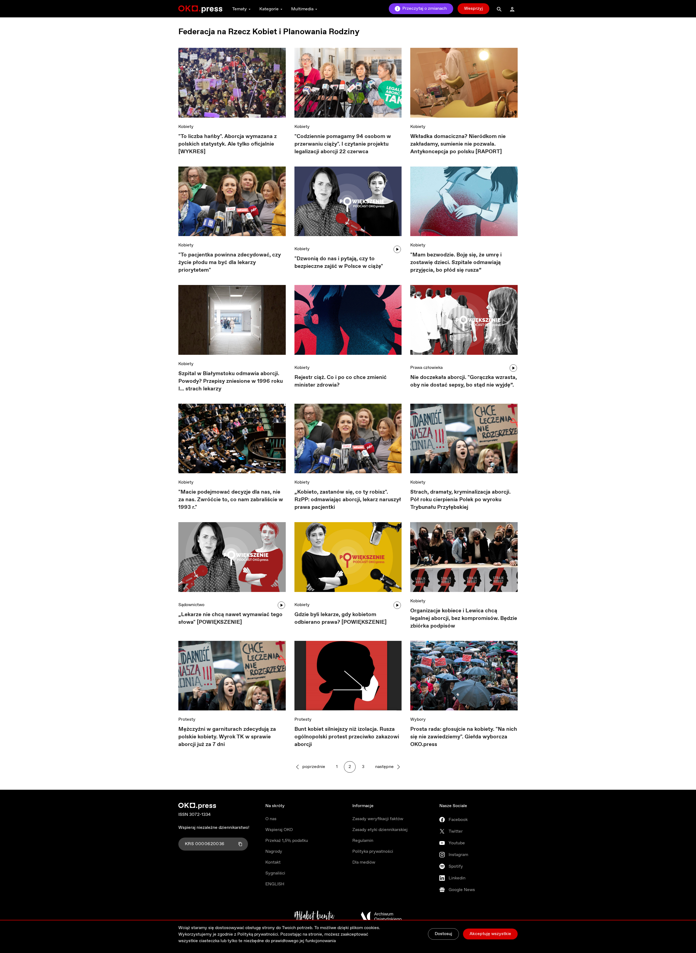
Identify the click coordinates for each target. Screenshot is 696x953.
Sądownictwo (191, 605)
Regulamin (362, 841)
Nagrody (273, 851)
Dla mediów (363, 862)
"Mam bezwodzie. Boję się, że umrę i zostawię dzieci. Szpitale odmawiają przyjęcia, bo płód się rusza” (456, 262)
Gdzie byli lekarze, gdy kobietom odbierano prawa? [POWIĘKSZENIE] (340, 618)
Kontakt (273, 862)
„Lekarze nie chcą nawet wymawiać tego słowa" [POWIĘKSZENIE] (230, 618)
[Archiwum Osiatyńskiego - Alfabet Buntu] (314, 917)
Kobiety (186, 127)
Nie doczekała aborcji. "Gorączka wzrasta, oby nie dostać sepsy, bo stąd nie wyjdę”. (463, 381)
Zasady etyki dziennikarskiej (380, 830)
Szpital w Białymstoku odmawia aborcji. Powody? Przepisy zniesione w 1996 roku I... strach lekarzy (230, 381)
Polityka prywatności (372, 851)
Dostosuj (443, 934)
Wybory (418, 719)
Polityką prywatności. (258, 934)
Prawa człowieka (426, 368)
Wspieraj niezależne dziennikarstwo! (213, 827)
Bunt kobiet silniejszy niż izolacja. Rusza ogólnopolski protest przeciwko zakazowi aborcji (346, 737)
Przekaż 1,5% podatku (286, 841)
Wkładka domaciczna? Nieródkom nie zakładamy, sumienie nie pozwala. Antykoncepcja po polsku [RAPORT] (458, 144)
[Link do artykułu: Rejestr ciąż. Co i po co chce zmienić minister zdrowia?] (348, 322)
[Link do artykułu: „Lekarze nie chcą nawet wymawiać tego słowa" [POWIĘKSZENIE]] (232, 559)
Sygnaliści (275, 873)
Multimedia (302, 9)
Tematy (239, 9)
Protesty (186, 719)
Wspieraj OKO (279, 830)
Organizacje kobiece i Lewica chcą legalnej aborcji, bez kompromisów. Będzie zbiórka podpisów (463, 618)
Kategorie (269, 9)
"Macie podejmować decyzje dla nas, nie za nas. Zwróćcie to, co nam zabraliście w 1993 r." (230, 499)
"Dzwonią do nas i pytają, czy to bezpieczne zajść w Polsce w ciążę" (338, 262)
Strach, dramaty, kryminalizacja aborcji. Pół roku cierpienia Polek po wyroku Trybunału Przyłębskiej (460, 499)
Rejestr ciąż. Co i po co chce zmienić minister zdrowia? (340, 381)
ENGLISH (274, 884)
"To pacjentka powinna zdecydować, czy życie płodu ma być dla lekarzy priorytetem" (229, 262)
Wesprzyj (473, 8)
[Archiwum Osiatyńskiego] (381, 916)
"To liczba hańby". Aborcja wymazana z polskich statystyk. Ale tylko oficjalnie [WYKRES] (227, 144)
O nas (270, 819)
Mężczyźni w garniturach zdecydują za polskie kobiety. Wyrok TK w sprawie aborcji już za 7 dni (227, 737)
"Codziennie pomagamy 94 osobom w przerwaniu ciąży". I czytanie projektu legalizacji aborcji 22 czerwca (342, 144)
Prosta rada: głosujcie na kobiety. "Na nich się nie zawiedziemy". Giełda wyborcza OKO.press (463, 737)
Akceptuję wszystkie (490, 934)
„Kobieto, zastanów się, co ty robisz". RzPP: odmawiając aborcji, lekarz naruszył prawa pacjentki (347, 499)
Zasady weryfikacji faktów (377, 819)
